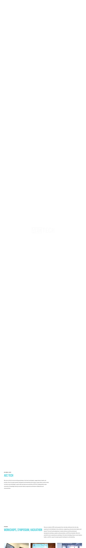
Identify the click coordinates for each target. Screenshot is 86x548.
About (6, 2)
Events (11, 2)
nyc (49, 237)
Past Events (21, 2)
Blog (15, 2)
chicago (39, 237)
